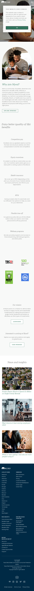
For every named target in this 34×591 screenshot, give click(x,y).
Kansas (4, 491)
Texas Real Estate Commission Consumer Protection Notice (17, 563)
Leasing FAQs (5, 529)
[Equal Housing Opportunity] (17, 577)
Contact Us (4, 547)
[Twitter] (21, 581)
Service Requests (6, 525)
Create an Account (6, 523)
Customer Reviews (21, 480)
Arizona (4, 476)
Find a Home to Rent (7, 519)
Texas (3, 509)
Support (4, 551)
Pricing (18, 478)
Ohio (3, 499)
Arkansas (4, 478)
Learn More (17, 321)
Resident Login (5, 521)
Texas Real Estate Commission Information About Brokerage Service (17, 567)
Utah (3, 511)
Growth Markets (20, 524)
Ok (17, 27)
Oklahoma (4, 501)
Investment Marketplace (22, 482)
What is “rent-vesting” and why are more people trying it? (17, 455)
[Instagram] (17, 582)
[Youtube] (10, 581)
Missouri (4, 493)
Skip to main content (0, 7)
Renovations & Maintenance (20, 529)
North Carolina (5, 497)
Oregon (4, 503)
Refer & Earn (19, 476)
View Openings (17, 344)
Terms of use (17, 587)
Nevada (4, 495)
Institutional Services (7, 543)
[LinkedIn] (13, 582)
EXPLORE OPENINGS (10, 110)
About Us (4, 541)
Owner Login (19, 484)
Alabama (4, 474)
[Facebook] (24, 582)
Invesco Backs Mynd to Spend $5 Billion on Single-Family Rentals (16, 392)
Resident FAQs (5, 527)
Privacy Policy (26, 587)
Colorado (4, 482)
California (4, 480)
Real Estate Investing (21, 526)
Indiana (4, 489)
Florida (3, 484)
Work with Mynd (20, 474)
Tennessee (4, 507)
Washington (5, 513)
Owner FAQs (19, 486)
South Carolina (6, 505)
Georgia (4, 486)
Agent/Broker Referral (7, 545)
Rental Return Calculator (19, 521)
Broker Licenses (8, 587)
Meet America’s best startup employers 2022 (16, 424)
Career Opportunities (7, 549)
